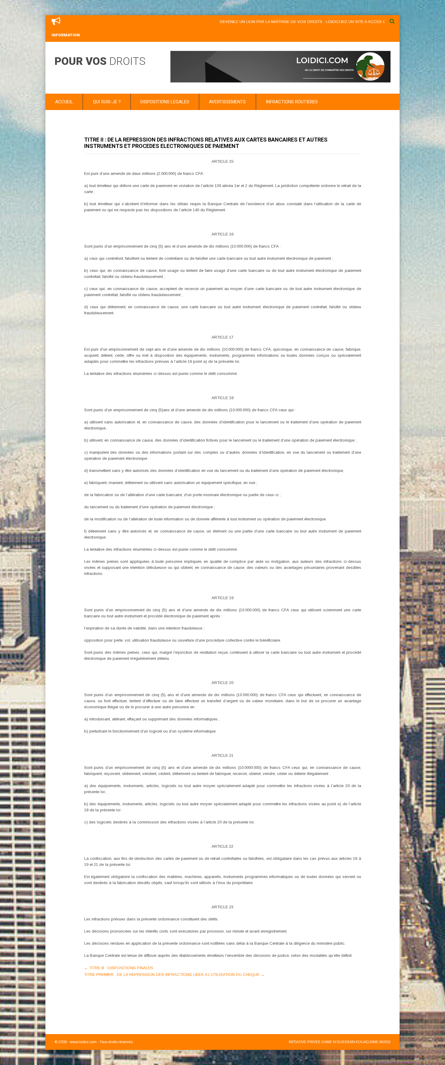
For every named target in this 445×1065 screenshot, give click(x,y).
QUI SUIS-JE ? (107, 102)
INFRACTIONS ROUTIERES (292, 102)
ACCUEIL (64, 102)
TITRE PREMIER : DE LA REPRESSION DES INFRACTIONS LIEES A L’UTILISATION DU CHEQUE (174, 974)
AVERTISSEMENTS (227, 102)
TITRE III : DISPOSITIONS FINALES (118, 968)
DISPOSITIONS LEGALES (164, 102)
